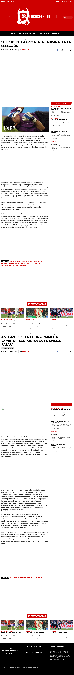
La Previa (54, 130)
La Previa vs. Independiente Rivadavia (59, 132)
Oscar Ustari (35, 263)
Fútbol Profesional (57, 107)
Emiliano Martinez (7, 263)
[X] (7, 17)
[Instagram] (4, 17)
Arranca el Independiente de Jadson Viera (60, 120)
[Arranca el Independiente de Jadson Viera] (37, 313)
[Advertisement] (61, 64)
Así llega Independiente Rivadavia (58, 143)
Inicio (3, 39)
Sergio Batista (21, 266)
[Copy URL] (71, 50)
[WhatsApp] (9, 17)
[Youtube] (11, 17)
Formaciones (55, 118)
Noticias (8, 39)
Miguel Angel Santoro (22, 263)
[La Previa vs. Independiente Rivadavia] (61, 313)
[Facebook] (2, 17)
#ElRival (53, 141)
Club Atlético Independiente (32, 261)
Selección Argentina (8, 266)
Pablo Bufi (25, 49)
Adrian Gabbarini (15, 261)
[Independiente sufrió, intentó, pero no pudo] (12, 313)
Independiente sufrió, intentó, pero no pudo (61, 109)
